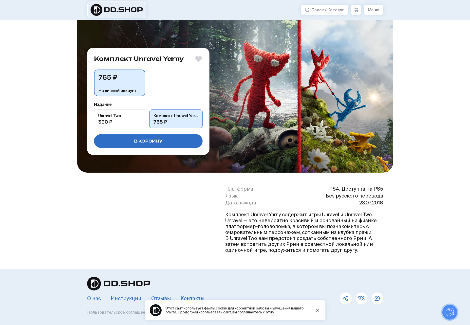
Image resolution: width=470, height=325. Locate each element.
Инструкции (126, 298)
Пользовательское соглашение (118, 312)
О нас (94, 298)
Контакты (192, 298)
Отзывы (161, 298)
